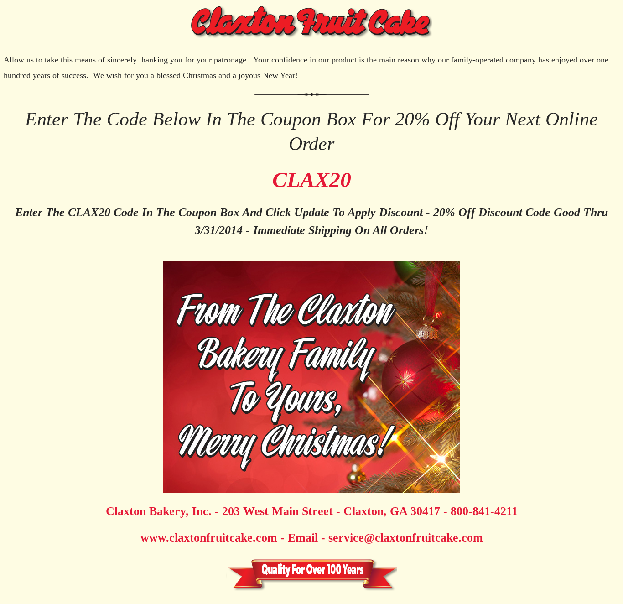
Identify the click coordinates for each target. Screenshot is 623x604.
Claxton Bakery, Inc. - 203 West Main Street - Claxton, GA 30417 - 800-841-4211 (312, 511)
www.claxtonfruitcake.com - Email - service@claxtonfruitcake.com (311, 537)
